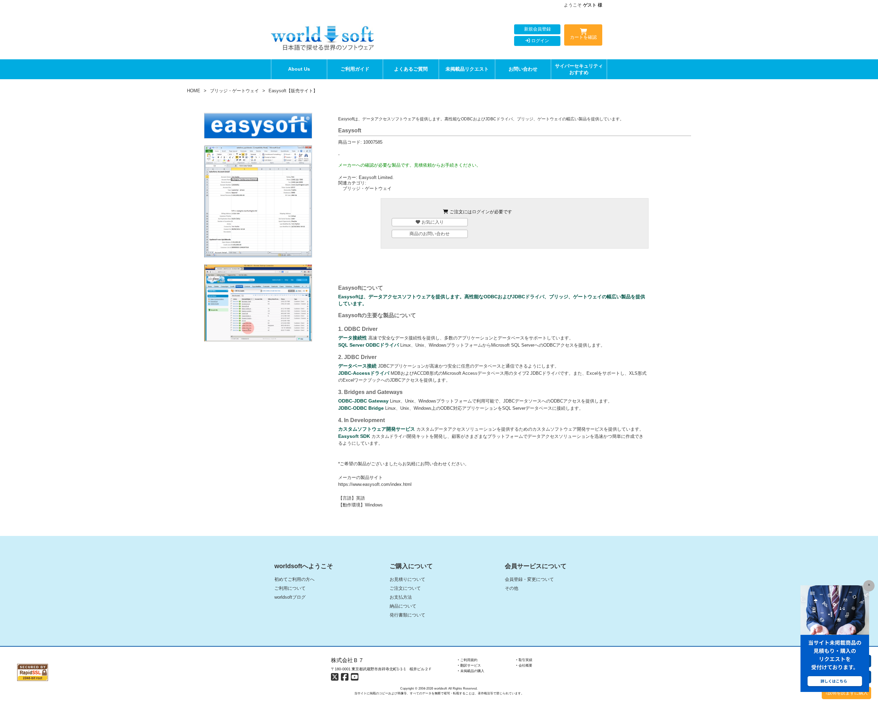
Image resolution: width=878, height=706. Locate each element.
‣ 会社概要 (524, 665)
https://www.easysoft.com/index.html (375, 484)
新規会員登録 (537, 29)
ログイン (539, 40)
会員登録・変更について (529, 579)
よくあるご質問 (411, 69)
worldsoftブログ (290, 597)
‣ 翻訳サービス (469, 665)
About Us (299, 69)
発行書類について (407, 615)
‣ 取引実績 (524, 660)
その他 (511, 588)
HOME (193, 90)
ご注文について (405, 588)
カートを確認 (583, 37)
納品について (403, 606)
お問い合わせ (523, 69)
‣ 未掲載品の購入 (471, 671)
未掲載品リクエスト (467, 69)
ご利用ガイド (355, 69)
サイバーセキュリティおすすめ (579, 69)
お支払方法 (401, 597)
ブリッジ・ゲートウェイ (234, 90)
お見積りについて (407, 579)
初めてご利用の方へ (294, 579)
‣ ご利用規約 (467, 660)
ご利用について (290, 588)
